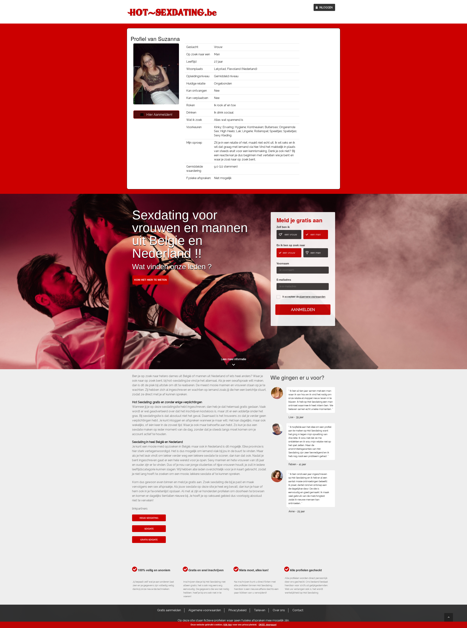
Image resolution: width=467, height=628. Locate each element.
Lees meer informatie (233, 359)
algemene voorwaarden (312, 296)
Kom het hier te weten (150, 279)
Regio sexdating (149, 518)
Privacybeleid (237, 610)
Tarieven (259, 610)
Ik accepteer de (303, 296)
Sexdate (149, 528)
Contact (297, 610)
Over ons (279, 610)
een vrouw (291, 234)
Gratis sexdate (149, 539)
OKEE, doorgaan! (268, 624)
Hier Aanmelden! (158, 114)
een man (315, 234)
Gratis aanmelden (169, 610)
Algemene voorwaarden (204, 610)
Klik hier (227, 624)
